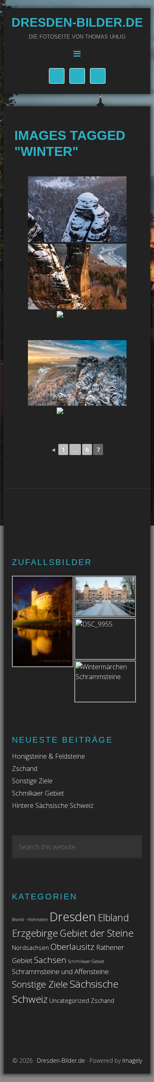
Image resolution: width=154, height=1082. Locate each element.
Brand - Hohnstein (30, 919)
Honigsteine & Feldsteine (48, 756)
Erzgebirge (35, 933)
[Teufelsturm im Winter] (77, 276)
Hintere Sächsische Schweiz (53, 805)
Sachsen (50, 959)
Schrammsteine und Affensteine (60, 971)
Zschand (24, 768)
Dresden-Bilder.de (77, 22)
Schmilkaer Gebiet (38, 793)
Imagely (132, 1060)
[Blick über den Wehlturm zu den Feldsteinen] (77, 209)
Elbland (113, 917)
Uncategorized (69, 1000)
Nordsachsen (30, 948)
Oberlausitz (72, 946)
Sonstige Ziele (32, 780)
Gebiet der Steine (96, 933)
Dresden (73, 916)
